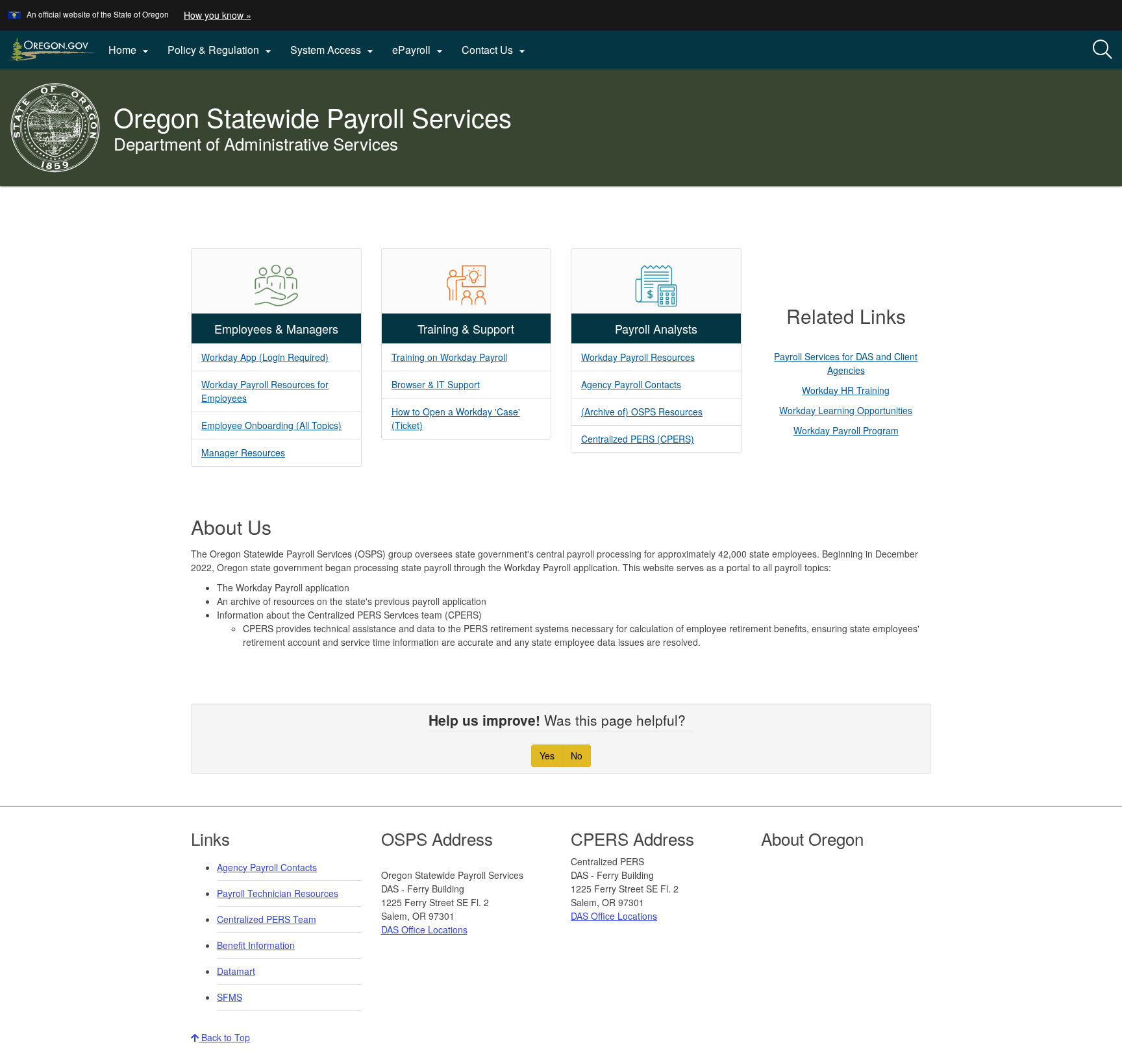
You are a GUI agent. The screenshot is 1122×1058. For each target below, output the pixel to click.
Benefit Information (256, 945)
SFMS (229, 996)
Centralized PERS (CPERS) (637, 438)
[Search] (1102, 50)
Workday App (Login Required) (265, 357)
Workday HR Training (846, 390)
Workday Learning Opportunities (845, 410)
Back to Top (224, 1037)
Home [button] (130, 50)
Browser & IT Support (436, 384)
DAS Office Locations (424, 929)
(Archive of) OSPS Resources (642, 411)
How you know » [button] (217, 14)
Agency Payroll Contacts (631, 384)
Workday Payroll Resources (638, 357)
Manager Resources (243, 452)
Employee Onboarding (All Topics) (271, 425)
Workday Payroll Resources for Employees (265, 391)
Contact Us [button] (495, 50)
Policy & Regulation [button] (221, 50)
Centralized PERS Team (266, 919)
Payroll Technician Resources (277, 893)
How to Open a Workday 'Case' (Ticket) (456, 418)
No (576, 755)
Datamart (236, 971)
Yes (547, 755)
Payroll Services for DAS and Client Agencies (845, 363)
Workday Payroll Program (846, 430)
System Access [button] (333, 50)
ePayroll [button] (419, 50)
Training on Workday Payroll (449, 357)
